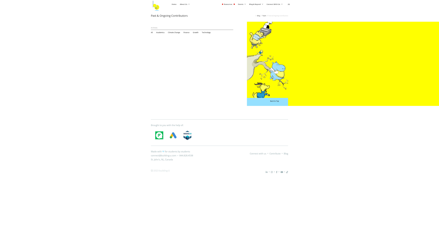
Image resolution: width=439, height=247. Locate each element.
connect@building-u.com (163, 155)
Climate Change (174, 32)
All (152, 32)
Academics (160, 32)
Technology (206, 32)
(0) (289, 4)
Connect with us (258, 153)
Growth (195, 32)
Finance (186, 32)
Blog (286, 153)
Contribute (275, 153)
